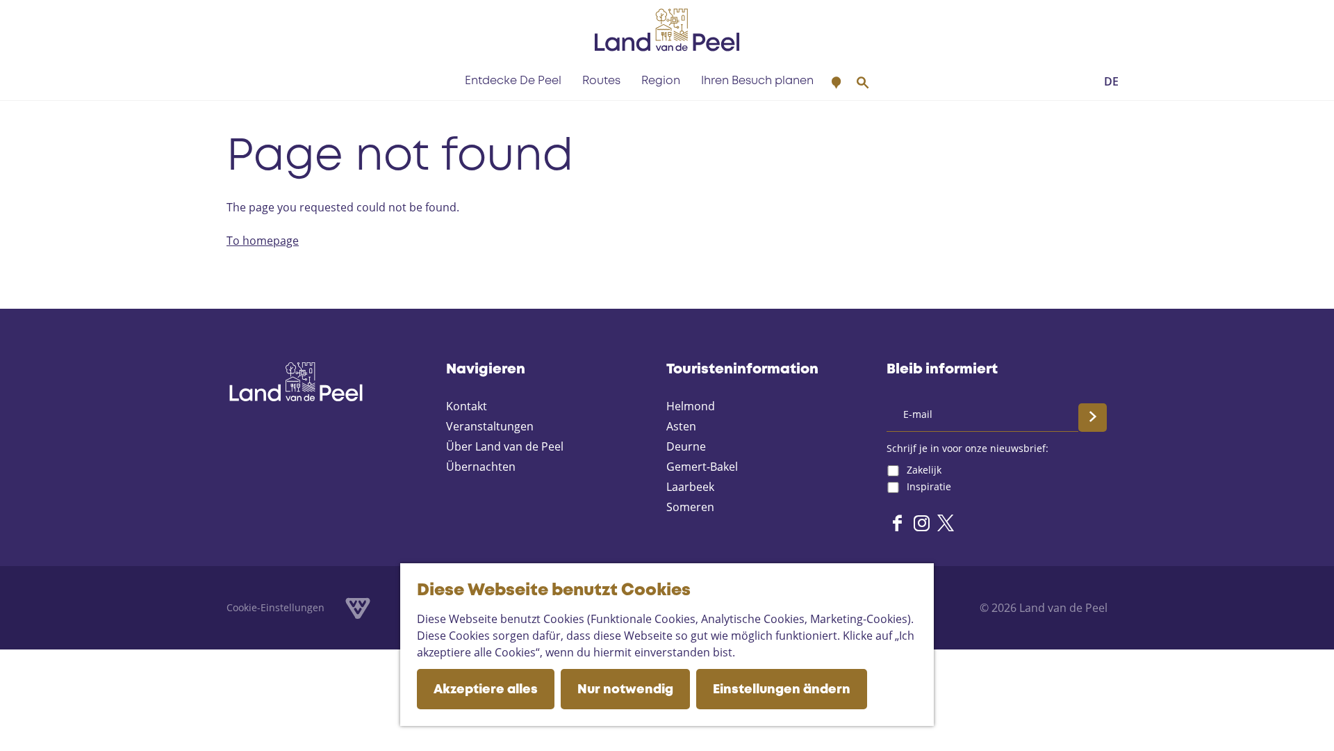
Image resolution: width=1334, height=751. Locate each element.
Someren (690, 507)
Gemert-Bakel (702, 466)
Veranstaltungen (490, 426)
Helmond (690, 406)
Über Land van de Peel (504, 446)
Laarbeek (690, 486)
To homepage (263, 240)
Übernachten (481, 466)
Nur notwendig (625, 689)
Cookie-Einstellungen (275, 607)
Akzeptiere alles (486, 689)
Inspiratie (929, 486)
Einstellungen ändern (781, 689)
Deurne (686, 446)
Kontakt (466, 406)
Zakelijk (924, 469)
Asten (681, 426)
